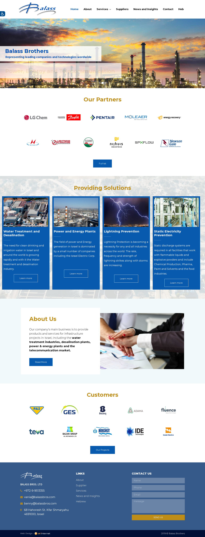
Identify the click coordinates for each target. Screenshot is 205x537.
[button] (102, 163)
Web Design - (27, 533)
